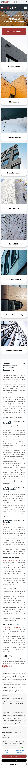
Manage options (14, 764)
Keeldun (14, 760)
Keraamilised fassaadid (11, 627)
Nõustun (14, 756)
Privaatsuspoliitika (10, 768)
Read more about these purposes (19, 751)
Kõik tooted (9, 15)
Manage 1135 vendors (7, 751)
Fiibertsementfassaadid (10, 560)
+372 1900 (7, 1)
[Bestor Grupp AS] (8, 8)
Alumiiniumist (7, 525)
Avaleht (4, 15)
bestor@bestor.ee (5, 2)
